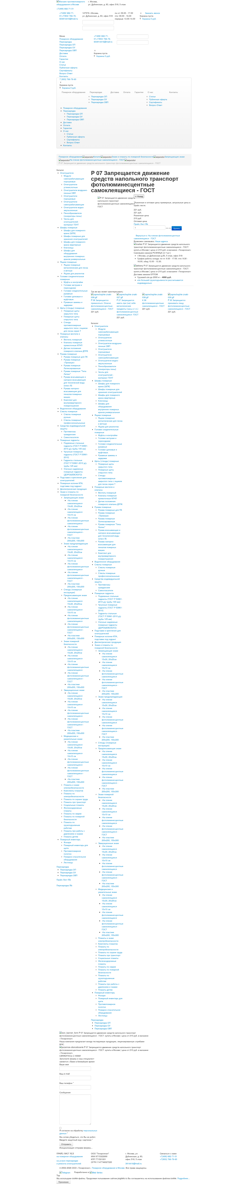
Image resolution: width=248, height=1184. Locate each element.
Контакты (63, 76)
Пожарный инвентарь (70, 839)
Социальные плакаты (74, 804)
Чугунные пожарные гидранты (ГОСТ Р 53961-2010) (76, 454)
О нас (62, 61)
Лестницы (68, 862)
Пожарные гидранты (69, 440)
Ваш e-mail (64, 1073)
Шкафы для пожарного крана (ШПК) (74, 232)
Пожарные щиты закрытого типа (71, 312)
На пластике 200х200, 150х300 (75, 539)
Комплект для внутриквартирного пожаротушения (73, 402)
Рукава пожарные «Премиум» (72, 361)
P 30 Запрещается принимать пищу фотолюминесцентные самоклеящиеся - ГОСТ (179, 304)
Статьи (62, 64)
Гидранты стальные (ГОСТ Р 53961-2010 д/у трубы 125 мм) (75, 463)
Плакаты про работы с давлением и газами (74, 832)
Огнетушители (67, 172)
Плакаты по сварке (73, 813)
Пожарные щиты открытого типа (71, 318)
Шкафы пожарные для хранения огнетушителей (76, 237)
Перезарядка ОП (67, 44)
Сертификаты (65, 70)
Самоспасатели (71, 437)
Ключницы (68, 247)
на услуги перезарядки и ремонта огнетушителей (69, 1162)
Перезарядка (65, 41)
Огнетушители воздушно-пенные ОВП (76, 191)
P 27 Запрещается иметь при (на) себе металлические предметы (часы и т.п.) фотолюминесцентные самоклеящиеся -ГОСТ (127, 307)
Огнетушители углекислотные (71, 186)
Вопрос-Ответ (65, 73)
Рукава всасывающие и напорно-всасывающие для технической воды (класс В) (75, 381)
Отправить (66, 1144)
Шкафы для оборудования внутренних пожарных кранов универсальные (74, 254)
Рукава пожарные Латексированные (72, 367)
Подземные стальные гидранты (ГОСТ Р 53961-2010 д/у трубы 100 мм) (76, 445)
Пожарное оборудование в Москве (108, 1167)
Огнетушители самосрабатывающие (74, 203)
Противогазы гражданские (70, 433)
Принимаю (63, 1181)
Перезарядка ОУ (67, 47)
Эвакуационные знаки (74, 690)
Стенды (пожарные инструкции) (73, 591)
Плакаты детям (71, 836)
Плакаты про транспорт (75, 802)
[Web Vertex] (96, 1172)
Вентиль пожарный (73, 339)
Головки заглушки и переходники (73, 286)
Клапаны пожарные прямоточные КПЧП (73, 344)
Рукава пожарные (68, 353)
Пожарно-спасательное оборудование (75, 858)
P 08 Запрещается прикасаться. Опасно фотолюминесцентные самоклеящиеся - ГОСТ (102, 304)
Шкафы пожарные (68, 227)
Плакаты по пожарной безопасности (74, 818)
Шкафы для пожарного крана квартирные (74, 243)
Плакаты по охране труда (76, 799)
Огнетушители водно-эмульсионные (74, 209)
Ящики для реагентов (74, 273)
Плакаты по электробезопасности (74, 795)
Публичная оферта (68, 67)
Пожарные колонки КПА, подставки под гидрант (71, 484)
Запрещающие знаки (74, 497)
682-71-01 (65, 8)
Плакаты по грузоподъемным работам (72, 825)
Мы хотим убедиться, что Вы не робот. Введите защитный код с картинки (77, 1138)
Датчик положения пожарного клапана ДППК (76, 349)
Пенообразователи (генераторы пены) (73, 214)
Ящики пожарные (68, 261)
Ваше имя (64, 1064)
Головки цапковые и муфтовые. (73, 298)
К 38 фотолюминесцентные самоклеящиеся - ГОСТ (153, 303)
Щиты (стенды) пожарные (72, 307)
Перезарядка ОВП (68, 50)
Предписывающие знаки (75, 595)
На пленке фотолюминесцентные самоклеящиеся (78, 520)
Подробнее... (183, 1178)
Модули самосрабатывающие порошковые (74, 178)
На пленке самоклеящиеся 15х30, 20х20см (75, 503)
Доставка (63, 53)
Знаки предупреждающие (76, 543)
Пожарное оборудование (71, 38)
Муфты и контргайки (73, 282)
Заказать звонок (152, 12)
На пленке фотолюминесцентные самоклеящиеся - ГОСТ (78, 530)
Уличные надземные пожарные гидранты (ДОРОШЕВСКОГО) (73, 471)
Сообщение (65, 1092)
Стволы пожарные (68, 411)
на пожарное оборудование (70, 1156)
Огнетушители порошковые (70, 197)
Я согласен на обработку (78, 1132)
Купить (177, 228)
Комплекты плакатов (73, 790)
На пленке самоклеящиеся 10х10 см (75, 512)
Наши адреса (161, 241)
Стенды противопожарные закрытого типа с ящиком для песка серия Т (76, 326)
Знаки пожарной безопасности (71, 642)
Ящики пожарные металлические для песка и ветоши (76, 267)
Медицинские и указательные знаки (73, 737)
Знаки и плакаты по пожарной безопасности (71, 493)
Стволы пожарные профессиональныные (74, 421)
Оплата (62, 56)
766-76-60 (168, 1159)
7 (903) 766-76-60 (68, 79)
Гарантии (63, 58)
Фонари (67, 842)
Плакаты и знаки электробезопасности (74, 786)
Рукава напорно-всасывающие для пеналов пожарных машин (73, 392)
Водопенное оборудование (73, 408)
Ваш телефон (66, 1083)
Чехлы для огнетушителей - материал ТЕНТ (71, 221)
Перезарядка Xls (64, 885)
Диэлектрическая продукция (73, 488)
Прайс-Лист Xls (64, 879)
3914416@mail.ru (70, 18)
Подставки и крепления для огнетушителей (73, 479)
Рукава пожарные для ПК (76, 356)
